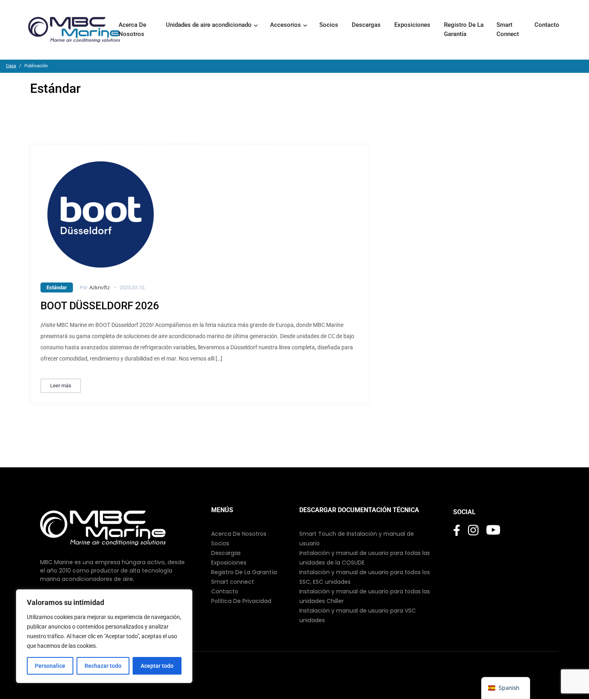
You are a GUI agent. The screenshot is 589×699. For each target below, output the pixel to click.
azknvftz (99, 287)
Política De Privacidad (241, 601)
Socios (329, 24)
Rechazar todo (103, 666)
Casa (11, 65)
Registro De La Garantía (464, 29)
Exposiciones (413, 24)
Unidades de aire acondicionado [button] (209, 24)
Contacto (548, 24)
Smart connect (232, 582)
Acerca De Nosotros (132, 29)
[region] (104, 636)
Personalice (50, 666)
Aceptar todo (157, 666)
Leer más (60, 386)
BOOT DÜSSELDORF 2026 (99, 306)
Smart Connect (508, 29)
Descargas (367, 24)
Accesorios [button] (285, 24)
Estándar (56, 287)
